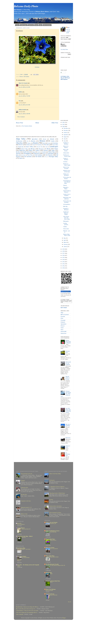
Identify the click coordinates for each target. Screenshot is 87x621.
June (65, 140)
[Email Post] (31, 74)
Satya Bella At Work (54, 557)
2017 (63, 253)
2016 (63, 255)
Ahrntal (44, 139)
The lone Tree (24, 494)
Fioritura (24, 537)
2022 (63, 122)
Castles (53, 141)
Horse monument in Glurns (55, 512)
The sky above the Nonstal (67, 178)
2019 (63, 249)
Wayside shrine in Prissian (67, 378)
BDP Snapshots (64, 79)
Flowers (21, 76)
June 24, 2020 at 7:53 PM (24, 96)
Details (35, 143)
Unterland (50, 153)
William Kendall (22, 109)
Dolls (44, 143)
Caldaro (65, 226)
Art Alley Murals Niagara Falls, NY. (57, 565)
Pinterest (62, 325)
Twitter (62, 327)
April (65, 240)
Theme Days (51, 152)
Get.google (63, 320)
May (65, 238)
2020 (63, 126)
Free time (46, 144)
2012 (63, 263)
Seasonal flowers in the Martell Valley (67, 182)
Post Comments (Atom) (27, 126)
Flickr (62, 318)
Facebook (63, 316)
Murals (48, 148)
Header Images (24, 25)
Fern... (51, 582)
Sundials (44, 152)
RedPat (20, 91)
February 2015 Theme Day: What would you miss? (66, 394)
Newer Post (19, 123)
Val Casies (23, 155)
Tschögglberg (27, 153)
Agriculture (35, 139)
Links (40, 25)
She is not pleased (54, 548)
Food (33, 144)
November (66, 130)
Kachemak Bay (53, 531)
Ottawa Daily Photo (50, 555)
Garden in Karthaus (65, 159)
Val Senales (38, 156)
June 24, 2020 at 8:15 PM (24, 104)
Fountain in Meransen (65, 209)
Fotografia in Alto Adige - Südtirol (24, 536)
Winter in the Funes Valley (55, 473)
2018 (63, 251)
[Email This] (33, 74)
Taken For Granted (23, 83)
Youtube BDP (63, 331)
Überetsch (36, 153)
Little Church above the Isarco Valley (66, 218)
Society (18, 152)
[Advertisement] (37, 131)
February (66, 244)
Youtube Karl (63, 333)
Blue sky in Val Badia (68, 425)
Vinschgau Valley (53, 156)
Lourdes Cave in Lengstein (66, 195)
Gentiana (37, 67)
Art (27, 141)
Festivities (55, 143)
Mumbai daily (49, 572)
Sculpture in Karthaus (65, 143)
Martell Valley (24, 148)
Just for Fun (40, 146)
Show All (69, 601)
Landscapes (54, 146)
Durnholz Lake (68, 352)
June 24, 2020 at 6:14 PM (24, 87)
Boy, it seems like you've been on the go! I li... (26, 608)
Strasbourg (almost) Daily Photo (53, 581)
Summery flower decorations (55, 506)
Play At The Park (53, 595)
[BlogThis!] (34, 74)
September (66, 134)
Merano (33, 148)
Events (48, 143)
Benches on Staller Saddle (66, 164)
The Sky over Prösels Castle (66, 155)
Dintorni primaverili (26, 529)
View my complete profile (68, 31)
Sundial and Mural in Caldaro (65, 213)
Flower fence (66, 228)
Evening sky (52, 480)
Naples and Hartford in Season (52, 530)
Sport (34, 152)
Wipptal (20, 158)
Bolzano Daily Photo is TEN (66, 235)
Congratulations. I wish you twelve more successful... (27, 610)
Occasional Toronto (50, 593)
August (65, 136)
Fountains (39, 144)
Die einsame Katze (26, 557)
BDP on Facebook (47, 25)
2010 (63, 268)
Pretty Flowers (53, 540)
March (65, 242)
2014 (63, 259)
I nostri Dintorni (21, 527)
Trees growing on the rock (26, 473)
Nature (56, 148)
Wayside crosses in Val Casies (66, 171)
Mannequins (66, 221)
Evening (51, 499)
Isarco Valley (29, 146)
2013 (63, 261)
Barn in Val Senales (65, 150)
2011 (63, 265)
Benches (33, 141)
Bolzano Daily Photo (26, 6)
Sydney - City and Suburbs (51, 522)
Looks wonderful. (19, 614)
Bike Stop (65, 206)
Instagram (63, 322)
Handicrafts (20, 146)
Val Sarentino (27, 156)
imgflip (18, 565)
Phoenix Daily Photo (50, 539)
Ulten (44, 153)
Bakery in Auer (24, 513)
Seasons (46, 150)
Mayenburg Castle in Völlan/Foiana (57, 493)
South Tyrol (31, 25)
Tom (20, 100)
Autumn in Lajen (68, 446)
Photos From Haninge (51, 589)
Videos (46, 156)
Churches (19, 143)
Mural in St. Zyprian (66, 147)
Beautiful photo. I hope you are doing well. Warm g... (27, 606)
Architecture (19, 141)
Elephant (23, 480)
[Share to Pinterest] (38, 74)
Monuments (41, 148)
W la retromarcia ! (21, 524)
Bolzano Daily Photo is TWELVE (68, 342)
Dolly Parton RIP (49, 590)
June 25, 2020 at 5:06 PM (24, 113)
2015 (63, 257)
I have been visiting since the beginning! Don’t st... (27, 612)
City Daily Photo (64, 49)
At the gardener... (67, 204)
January (65, 246)
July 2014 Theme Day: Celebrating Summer (68, 410)
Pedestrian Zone (24, 487)
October (65, 132)
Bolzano (42, 141)
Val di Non (30, 155)
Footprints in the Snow (26, 501)
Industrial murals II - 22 (26, 507)
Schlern (38, 150)
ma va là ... (19, 523)
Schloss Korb (66, 152)
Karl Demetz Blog (21, 548)
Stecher (38, 152)
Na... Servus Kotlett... (22, 556)
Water (51, 573)
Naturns (65, 185)
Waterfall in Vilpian (65, 188)
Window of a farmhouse (66, 174)
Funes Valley (55, 144)
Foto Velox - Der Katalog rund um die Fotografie (28, 564)
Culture (28, 143)
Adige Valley (21, 139)
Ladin (46, 146)
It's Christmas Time (68, 454)
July (65, 138)
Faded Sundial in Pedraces (67, 191)
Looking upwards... (66, 224)
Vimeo (62, 329)
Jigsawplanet (63, 324)
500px (62, 312)
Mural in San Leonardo (66, 168)
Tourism (18, 153)
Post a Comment (21, 116)
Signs (53, 150)
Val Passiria (49, 155)
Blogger (64, 617)
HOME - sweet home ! (26, 549)
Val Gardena (26, 76)
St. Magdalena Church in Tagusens (56, 486)
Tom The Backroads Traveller (52, 564)
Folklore (28, 144)
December (66, 128)
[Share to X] (35, 74)
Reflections (22, 150)
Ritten (30, 150)
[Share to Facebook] (37, 74)
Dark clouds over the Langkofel (68, 363)
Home (17, 25)
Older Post (54, 123)
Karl (68, 27)
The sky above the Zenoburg (67, 201)
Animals (52, 139)
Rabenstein (68, 437)
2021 (63, 124)
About (36, 25)
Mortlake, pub (53, 523)
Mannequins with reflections (67, 198)
